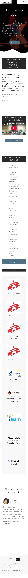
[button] (2, 518)
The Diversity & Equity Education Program (14, 565)
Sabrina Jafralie (14, 563)
